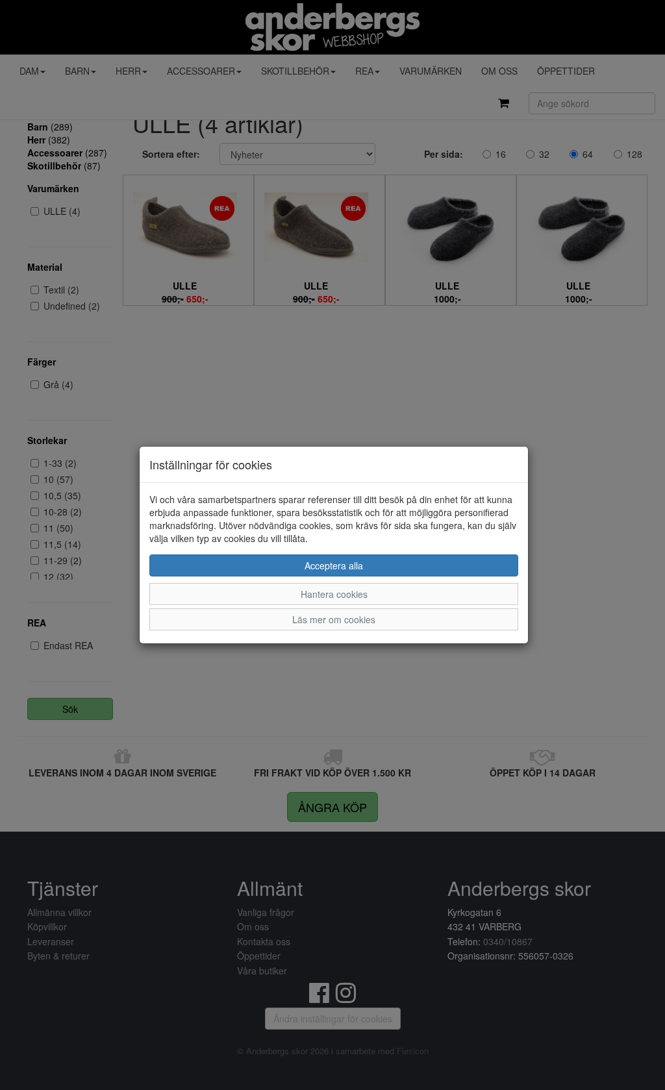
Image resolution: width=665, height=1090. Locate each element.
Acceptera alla (334, 565)
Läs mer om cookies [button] (333, 619)
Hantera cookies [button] (334, 594)
